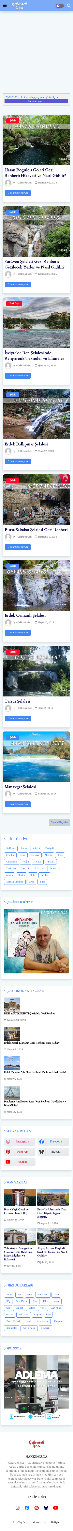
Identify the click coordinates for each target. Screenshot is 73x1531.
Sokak (28, 1321)
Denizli (25, 868)
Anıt (20, 1295)
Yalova (37, 862)
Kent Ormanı (29, 1328)
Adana (9, 875)
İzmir (22, 855)
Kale (35, 1301)
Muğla (25, 862)
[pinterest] (36, 1507)
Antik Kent (43, 1295)
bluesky (56, 1151)
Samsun (53, 868)
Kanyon (58, 1321)
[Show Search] (5, 5)
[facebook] (27, 1507)
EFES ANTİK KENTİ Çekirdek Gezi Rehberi (29, 1013)
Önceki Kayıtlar (59, 822)
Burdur (44, 875)
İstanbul (10, 855)
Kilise (46, 1301)
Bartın (21, 875)
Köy (8, 1301)
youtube (22, 1161)
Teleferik (45, 1328)
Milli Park (24, 1315)
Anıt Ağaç (56, 1308)
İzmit (42, 882)
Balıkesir (10, 848)
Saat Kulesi (21, 1301)
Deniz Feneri (13, 1321)
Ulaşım (9, 1315)
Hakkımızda (38, 1522)
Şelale (31, 1308)
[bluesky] (46, 1507)
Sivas (31, 882)
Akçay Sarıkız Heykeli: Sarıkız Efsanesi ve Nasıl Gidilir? (52, 1252)
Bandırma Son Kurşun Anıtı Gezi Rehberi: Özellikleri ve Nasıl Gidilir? (35, 1103)
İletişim (55, 1522)
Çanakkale (11, 862)
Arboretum (42, 1321)
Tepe (43, 1308)
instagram (22, 1141)
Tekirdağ (11, 868)
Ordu (60, 855)
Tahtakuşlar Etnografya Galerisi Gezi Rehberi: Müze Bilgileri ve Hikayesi (18, 1254)
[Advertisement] (36, 50)
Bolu (32, 875)
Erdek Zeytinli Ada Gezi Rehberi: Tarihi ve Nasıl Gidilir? (35, 1072)
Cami (56, 1295)
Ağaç (56, 1301)
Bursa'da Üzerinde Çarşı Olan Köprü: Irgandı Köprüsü (52, 1213)
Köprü (37, 1315)
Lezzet (19, 1308)
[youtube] (55, 1507)
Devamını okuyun (18, 193)
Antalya (51, 862)
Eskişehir (50, 848)
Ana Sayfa (19, 1522)
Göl (8, 1308)
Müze (9, 1295)
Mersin (48, 855)
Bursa (24, 848)
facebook (56, 1141)
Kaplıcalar (11, 1328)
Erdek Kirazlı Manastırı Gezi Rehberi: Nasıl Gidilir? (32, 1043)
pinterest (22, 1151)
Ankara (36, 848)
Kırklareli (39, 868)
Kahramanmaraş (14, 882)
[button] (69, 6)
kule (48, 1315)
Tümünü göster (36, 101)
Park (29, 1295)
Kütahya (35, 855)
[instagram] (17, 1507)
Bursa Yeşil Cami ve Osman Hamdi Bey (16, 1211)
